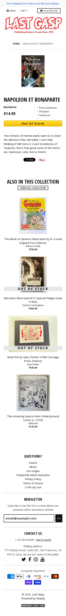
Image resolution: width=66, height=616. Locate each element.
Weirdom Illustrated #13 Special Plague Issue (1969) (33, 300)
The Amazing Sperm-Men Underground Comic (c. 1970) (33, 418)
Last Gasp (38, 594)
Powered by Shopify (33, 598)
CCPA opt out (33, 487)
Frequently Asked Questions (33, 475)
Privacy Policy (33, 479)
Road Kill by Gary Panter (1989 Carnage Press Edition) (33, 359)
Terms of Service (33, 483)
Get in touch (43, 540)
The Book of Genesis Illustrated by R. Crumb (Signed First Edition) (33, 241)
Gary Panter (33, 364)
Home (16, 43)
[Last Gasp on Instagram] (36, 559)
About (33, 467)
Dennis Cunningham (33, 305)
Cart (50, 10)
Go (58, 518)
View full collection (33, 188)
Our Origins (33, 471)
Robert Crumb (33, 246)
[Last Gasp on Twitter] (23, 559)
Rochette (10, 107)
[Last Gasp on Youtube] (43, 559)
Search (33, 463)
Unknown (33, 423)
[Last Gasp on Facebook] (29, 559)
